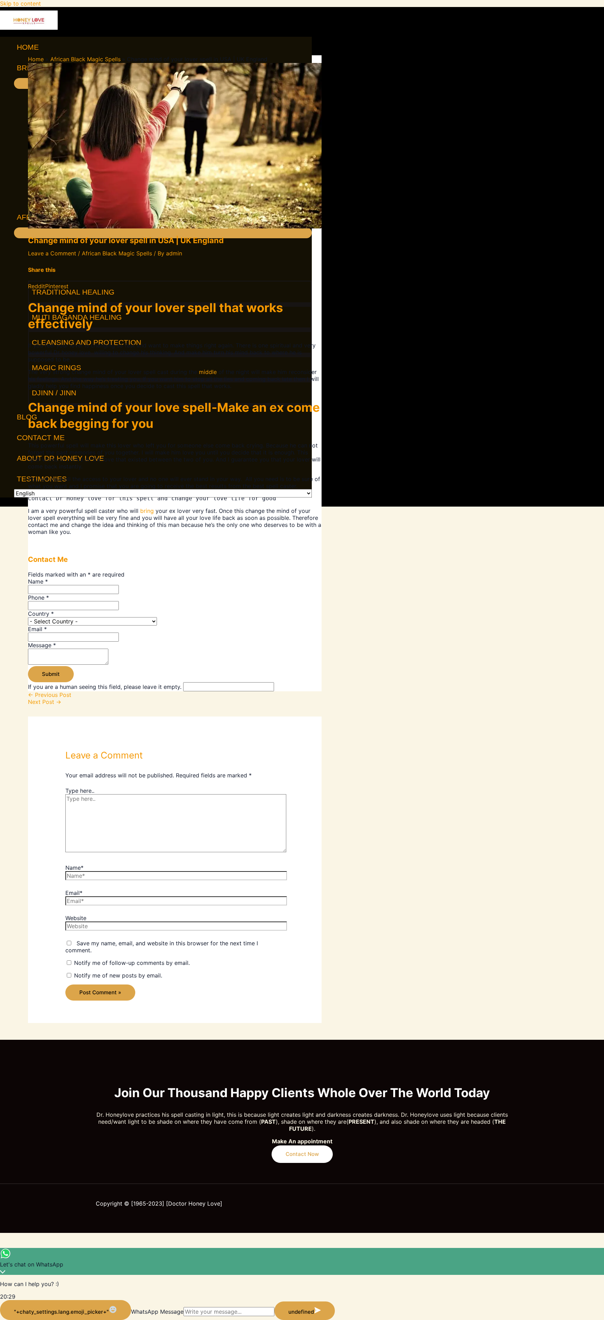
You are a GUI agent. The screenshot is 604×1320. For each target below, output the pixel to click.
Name (38, 581)
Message (42, 645)
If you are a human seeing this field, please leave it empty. (105, 686)
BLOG (27, 417)
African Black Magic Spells (117, 253)
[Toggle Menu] (163, 232)
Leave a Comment (52, 253)
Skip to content (20, 3)
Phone (38, 597)
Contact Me (41, 437)
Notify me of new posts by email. (118, 975)
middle (208, 371)
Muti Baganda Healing (77, 317)
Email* (73, 892)
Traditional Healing (73, 292)
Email (37, 629)
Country (41, 613)
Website (75, 918)
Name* (74, 867)
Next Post (44, 701)
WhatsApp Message (157, 1311)
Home (28, 47)
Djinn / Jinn (54, 393)
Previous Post (49, 694)
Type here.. (79, 790)
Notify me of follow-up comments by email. (132, 962)
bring (147, 510)
